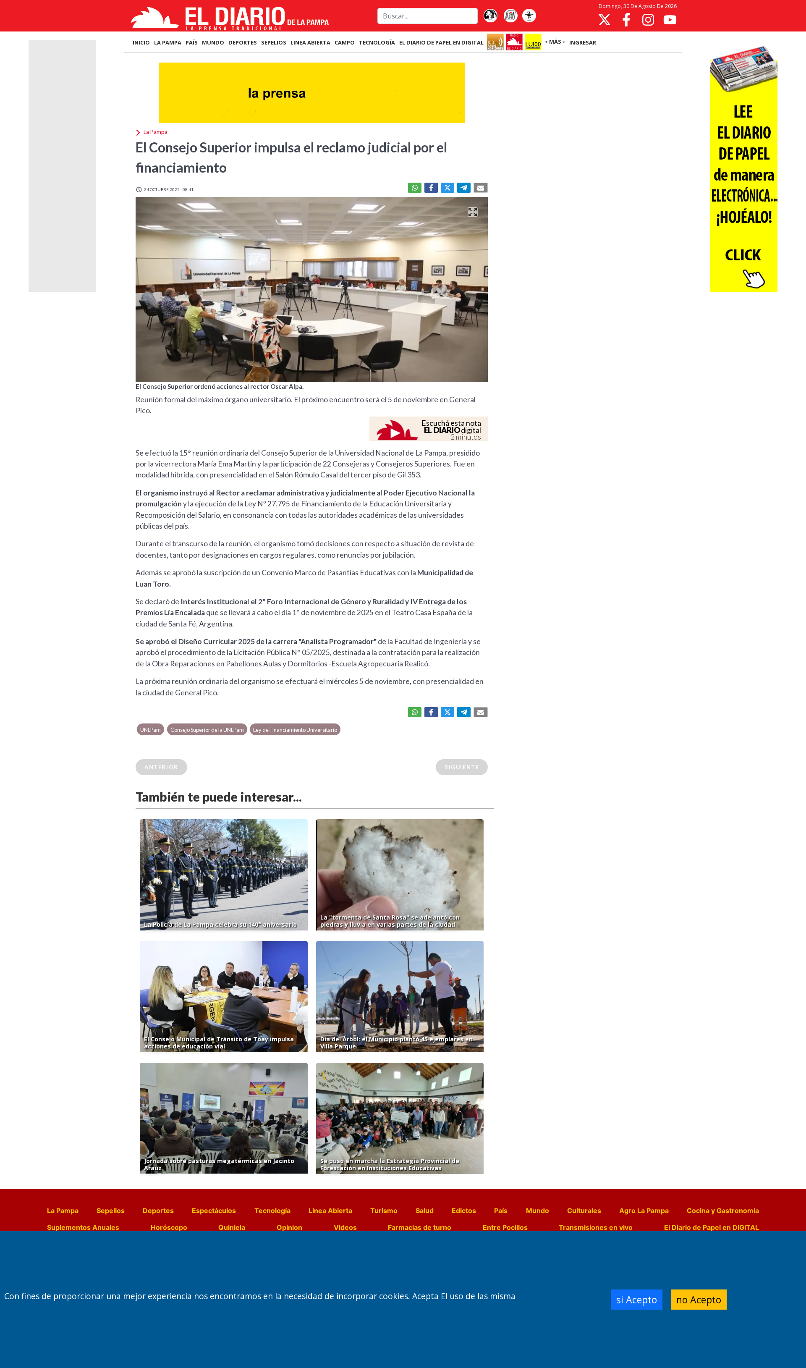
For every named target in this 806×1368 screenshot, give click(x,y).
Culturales (584, 1210)
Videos (345, 1227)
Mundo (537, 1210)
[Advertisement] (62, 166)
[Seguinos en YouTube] (670, 19)
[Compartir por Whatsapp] (414, 188)
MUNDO (213, 42)
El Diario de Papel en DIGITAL (441, 42)
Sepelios (111, 1210)
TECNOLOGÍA (377, 42)
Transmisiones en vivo (596, 1227)
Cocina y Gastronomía (723, 1210)
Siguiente (462, 767)
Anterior (161, 767)
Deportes (158, 1210)
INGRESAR (582, 42)
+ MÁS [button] (552, 41)
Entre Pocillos (505, 1227)
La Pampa (63, 1210)
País (501, 1210)
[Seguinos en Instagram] (648, 19)
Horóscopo (169, 1227)
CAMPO (345, 42)
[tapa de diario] (510, 16)
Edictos (464, 1210)
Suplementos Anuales (83, 1227)
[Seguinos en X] (604, 19)
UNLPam (150, 729)
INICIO (141, 42)
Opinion (289, 1227)
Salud (425, 1210)
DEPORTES (242, 42)
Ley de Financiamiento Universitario (295, 729)
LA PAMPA (167, 42)
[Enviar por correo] (481, 188)
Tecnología (272, 1210)
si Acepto (636, 1299)
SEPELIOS (273, 42)
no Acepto (698, 1299)
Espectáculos (214, 1210)
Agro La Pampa (644, 1210)
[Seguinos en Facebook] (626, 19)
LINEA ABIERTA (310, 42)
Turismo (384, 1210)
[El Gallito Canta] (490, 16)
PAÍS (192, 42)
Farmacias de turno (419, 1227)
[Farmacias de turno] (529, 16)
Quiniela (231, 1227)
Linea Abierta (330, 1210)
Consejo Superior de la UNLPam (207, 729)
